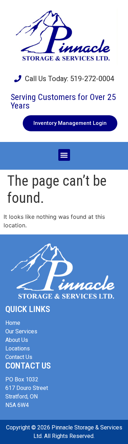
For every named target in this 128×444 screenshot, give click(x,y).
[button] (64, 155)
